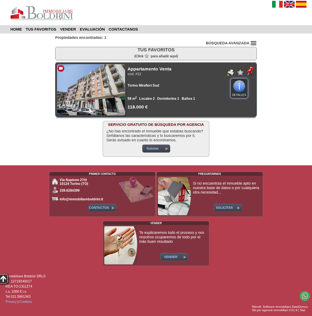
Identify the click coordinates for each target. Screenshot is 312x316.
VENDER (68, 29)
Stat (302, 310)
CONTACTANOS (123, 29)
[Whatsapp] (305, 296)
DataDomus (300, 306)
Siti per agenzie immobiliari (270, 310)
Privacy (11, 301)
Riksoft (256, 306)
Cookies (25, 301)
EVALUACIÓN (92, 29)
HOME (16, 29)
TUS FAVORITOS (41, 29)
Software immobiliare (277, 306)
